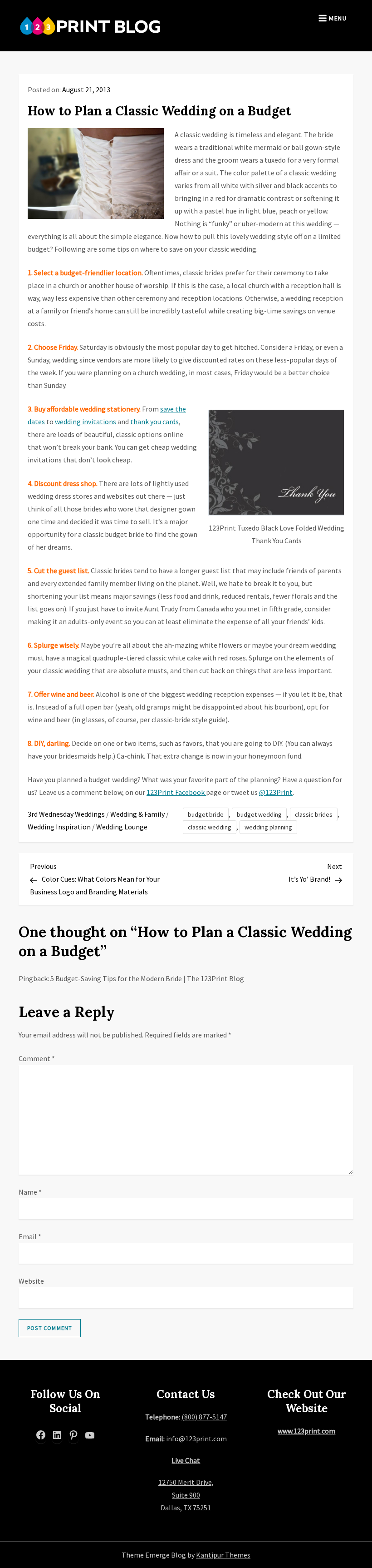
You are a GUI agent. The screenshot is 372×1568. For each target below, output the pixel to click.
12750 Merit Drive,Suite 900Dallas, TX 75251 (186, 1495)
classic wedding (209, 827)
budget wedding (259, 814)
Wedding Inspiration (59, 826)
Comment (37, 1058)
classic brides (314, 814)
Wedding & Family (137, 814)
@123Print (276, 792)
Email (30, 1236)
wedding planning (268, 827)
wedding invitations (85, 421)
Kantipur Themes (223, 1554)
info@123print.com (196, 1438)
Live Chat (185, 1460)
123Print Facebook (176, 792)
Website (31, 1280)
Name (30, 1191)
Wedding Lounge (121, 826)
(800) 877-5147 (204, 1416)
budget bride (206, 814)
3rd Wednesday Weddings (66, 814)
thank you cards (154, 421)
